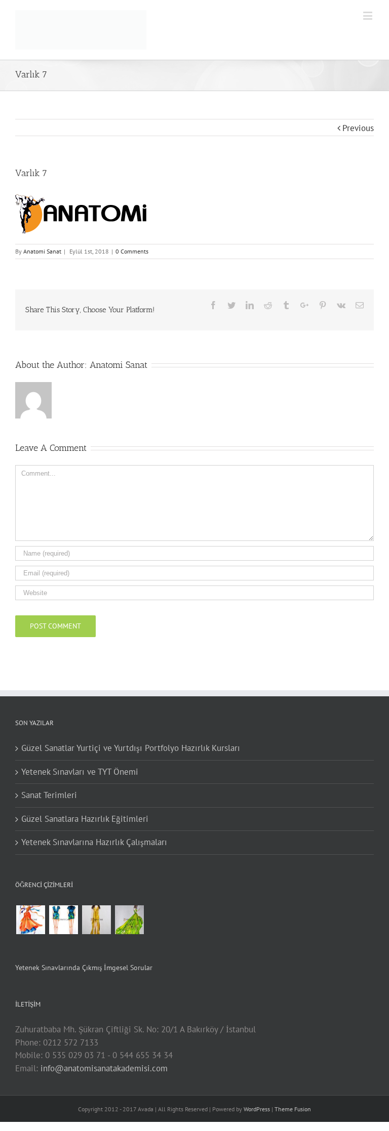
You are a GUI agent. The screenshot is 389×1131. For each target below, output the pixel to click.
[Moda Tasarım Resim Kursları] (96, 920)
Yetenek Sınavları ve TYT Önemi (79, 771)
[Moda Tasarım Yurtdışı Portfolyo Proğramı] (30, 920)
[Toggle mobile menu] (368, 15)
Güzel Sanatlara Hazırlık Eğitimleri (84, 818)
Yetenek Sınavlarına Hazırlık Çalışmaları (94, 842)
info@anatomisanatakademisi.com (104, 1068)
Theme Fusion (293, 1109)
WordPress (257, 1109)
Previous (358, 128)
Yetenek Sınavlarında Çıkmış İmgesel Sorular (83, 967)
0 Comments (131, 251)
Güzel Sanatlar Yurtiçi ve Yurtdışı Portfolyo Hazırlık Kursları (130, 747)
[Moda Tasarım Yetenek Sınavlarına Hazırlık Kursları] (63, 920)
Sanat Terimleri (49, 795)
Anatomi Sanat (42, 251)
